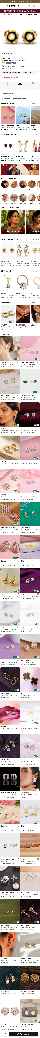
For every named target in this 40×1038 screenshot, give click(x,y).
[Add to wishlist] (5, 1034)
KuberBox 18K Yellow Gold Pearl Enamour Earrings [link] (28, 14)
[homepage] (12, 6)
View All (34, 104)
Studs (15, 14)
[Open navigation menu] (2, 6)
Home (3, 14)
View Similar (8, 53)
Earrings (9, 14)
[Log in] (38, 6)
